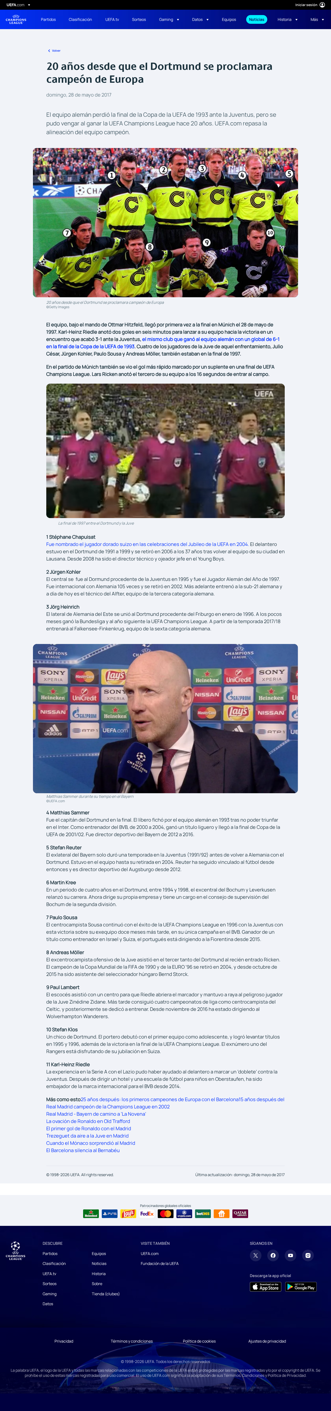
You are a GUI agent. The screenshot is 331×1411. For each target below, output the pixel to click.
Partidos (50, 1253)
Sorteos (49, 1283)
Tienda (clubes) (106, 1293)
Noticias (99, 1263)
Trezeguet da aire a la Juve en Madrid (87, 1135)
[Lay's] (128, 1213)
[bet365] (203, 1213)
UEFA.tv (49, 1273)
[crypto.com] (184, 1213)
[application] (165, 451)
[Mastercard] (165, 1213)
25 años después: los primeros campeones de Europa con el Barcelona (160, 1099)
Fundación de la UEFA (160, 1263)
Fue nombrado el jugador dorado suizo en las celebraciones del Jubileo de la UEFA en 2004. (147, 544)
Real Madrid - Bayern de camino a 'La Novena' (96, 1114)
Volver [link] (56, 51)
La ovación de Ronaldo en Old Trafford (88, 1121)
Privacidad (64, 1341)
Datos (48, 1303)
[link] (48, 19)
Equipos (99, 1253)
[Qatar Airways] (240, 1213)
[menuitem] (49, 19)
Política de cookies (199, 1341)
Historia (99, 1273)
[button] (169, 19)
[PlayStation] (110, 1213)
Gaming (49, 1293)
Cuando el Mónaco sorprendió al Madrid (90, 1143)
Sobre (97, 1283)
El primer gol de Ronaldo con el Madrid (88, 1128)
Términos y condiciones (132, 1341)
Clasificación (54, 1263)
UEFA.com (150, 1253)
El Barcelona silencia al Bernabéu (83, 1150)
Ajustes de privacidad (267, 1341)
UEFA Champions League (16, 19)
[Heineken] (91, 1213)
